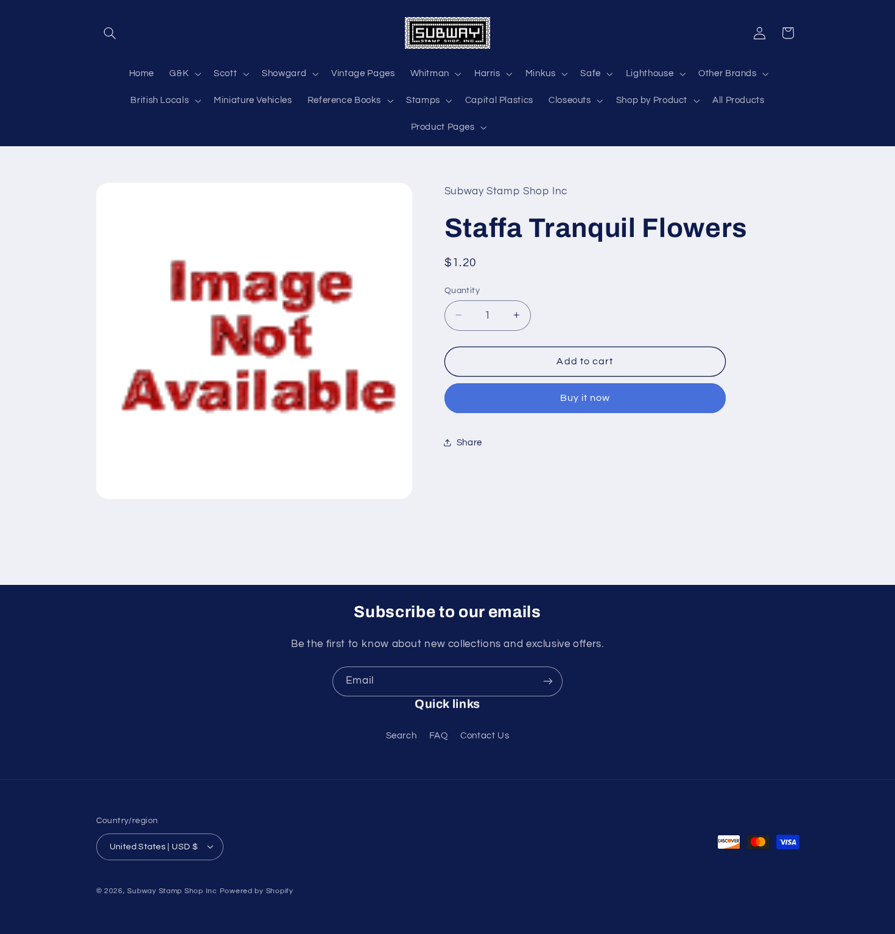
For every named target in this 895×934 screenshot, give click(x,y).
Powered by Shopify (256, 890)
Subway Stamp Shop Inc (172, 890)
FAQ (438, 735)
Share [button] (469, 442)
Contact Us (484, 735)
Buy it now (585, 398)
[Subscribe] (548, 681)
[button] (110, 33)
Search (401, 735)
